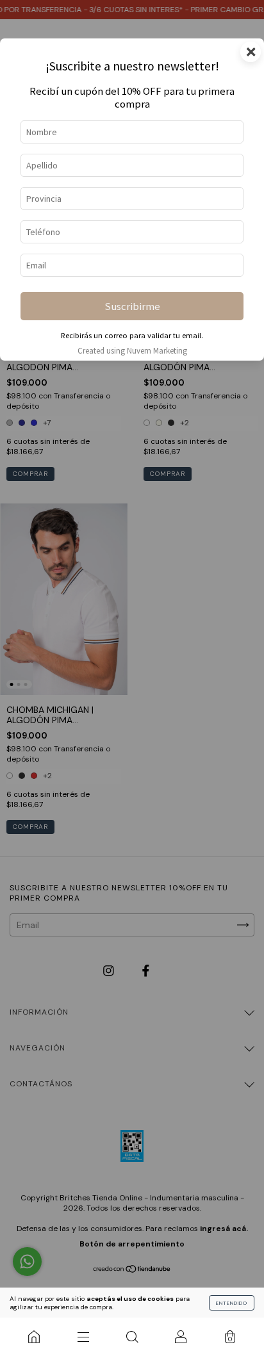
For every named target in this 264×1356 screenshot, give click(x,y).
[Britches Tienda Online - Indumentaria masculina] (34, 1336)
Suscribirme (132, 306)
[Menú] (82, 1336)
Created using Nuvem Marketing (132, 350)
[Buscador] (132, 1336)
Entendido (231, 1303)
